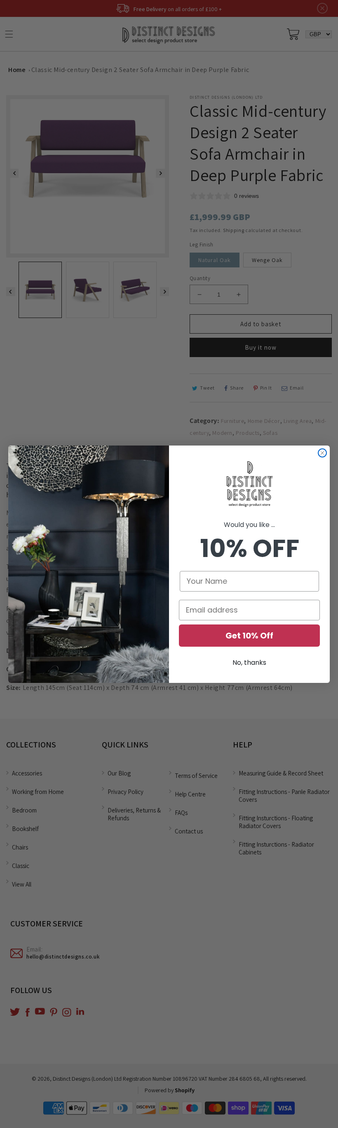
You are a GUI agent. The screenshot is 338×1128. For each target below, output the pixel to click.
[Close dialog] (322, 453)
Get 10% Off (249, 635)
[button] (249, 484)
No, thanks (249, 662)
